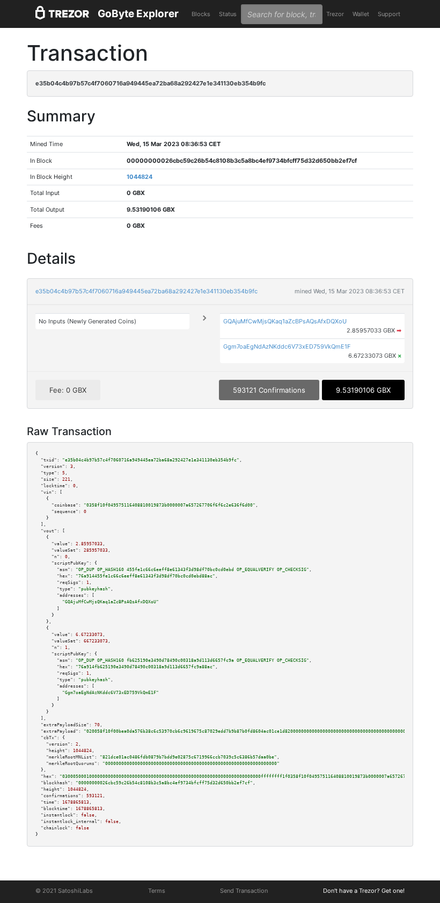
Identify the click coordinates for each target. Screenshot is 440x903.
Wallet (361, 14)
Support (389, 14)
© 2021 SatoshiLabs (64, 890)
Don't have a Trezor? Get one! (364, 890)
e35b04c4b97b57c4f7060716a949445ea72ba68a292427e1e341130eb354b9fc (146, 291)
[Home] (62, 14)
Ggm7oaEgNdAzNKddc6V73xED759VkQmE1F (286, 346)
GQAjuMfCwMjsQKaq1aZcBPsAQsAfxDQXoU (285, 321)
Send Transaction (244, 890)
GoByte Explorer (138, 14)
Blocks (201, 14)
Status (228, 14)
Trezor (335, 14)
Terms (156, 890)
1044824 (139, 176)
